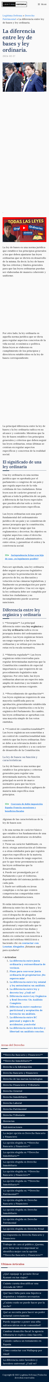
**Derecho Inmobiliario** (17, 1060)
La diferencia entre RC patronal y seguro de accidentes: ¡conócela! (23, 1021)
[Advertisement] (24, 121)
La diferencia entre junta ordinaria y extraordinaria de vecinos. (27, 964)
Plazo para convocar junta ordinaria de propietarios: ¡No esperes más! (27, 975)
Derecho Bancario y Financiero (20, 1072)
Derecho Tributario (14, 1115)
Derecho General (12, 1090)
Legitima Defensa (12, 15)
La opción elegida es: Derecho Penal (23, 1228)
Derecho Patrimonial (15, 1109)
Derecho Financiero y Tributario (21, 1084)
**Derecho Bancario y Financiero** (23, 1054)
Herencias (9, 1121)
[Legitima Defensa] (14, 4)
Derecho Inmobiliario (15, 1096)
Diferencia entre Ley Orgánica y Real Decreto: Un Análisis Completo (28, 1000)
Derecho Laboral (12, 1102)
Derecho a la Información (17, 1066)
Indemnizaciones (12, 1127)
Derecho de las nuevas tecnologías (22, 1078)
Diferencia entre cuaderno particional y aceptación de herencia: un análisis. (26, 1010)
